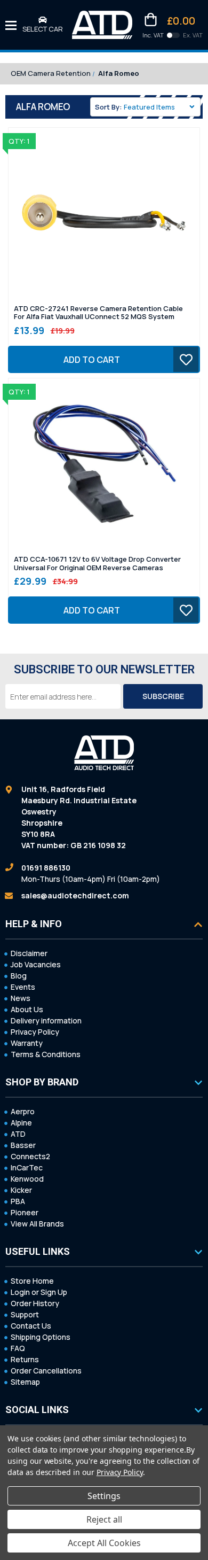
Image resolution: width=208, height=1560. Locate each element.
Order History (35, 1303)
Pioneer (24, 1212)
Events (23, 987)
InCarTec (27, 1167)
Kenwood (27, 1179)
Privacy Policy (35, 1032)
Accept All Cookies (104, 1543)
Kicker (21, 1190)
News (20, 998)
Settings (104, 1496)
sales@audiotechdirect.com (75, 895)
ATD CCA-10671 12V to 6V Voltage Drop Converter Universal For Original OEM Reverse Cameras (97, 563)
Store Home (32, 1281)
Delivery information (46, 1020)
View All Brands (37, 1223)
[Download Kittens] (173, 35)
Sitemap (25, 1382)
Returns (25, 1359)
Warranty (27, 1043)
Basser (23, 1145)
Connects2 (30, 1156)
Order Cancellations (46, 1370)
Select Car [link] (42, 29)
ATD (18, 1134)
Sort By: (108, 107)
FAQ (18, 1348)
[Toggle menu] (11, 25)
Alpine (21, 1122)
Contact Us (31, 1326)
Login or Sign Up (39, 1292)
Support (25, 1314)
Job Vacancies (36, 964)
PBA (18, 1201)
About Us (27, 1009)
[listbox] (161, 107)
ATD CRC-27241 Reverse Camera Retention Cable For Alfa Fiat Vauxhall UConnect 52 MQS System (98, 313)
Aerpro (23, 1111)
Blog (19, 976)
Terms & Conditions (46, 1054)
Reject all (104, 1519)
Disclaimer (29, 953)
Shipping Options (40, 1337)
